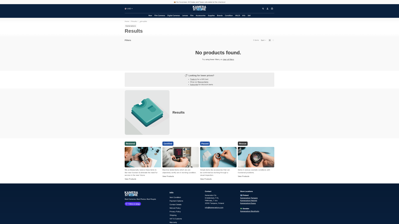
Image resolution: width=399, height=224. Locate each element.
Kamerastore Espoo (248, 203)
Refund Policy (175, 208)
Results (134, 21)
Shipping (173, 215)
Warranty (173, 222)
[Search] (263, 8)
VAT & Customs (176, 219)
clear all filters (228, 59)
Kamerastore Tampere (249, 198)
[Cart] (272, 8)
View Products (130, 179)
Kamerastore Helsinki (248, 201)
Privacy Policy (175, 212)
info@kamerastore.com (214, 207)
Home (127, 21)
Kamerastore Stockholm (249, 211)
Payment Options (176, 201)
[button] (263, 40)
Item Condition (175, 197)
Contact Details (175, 204)
